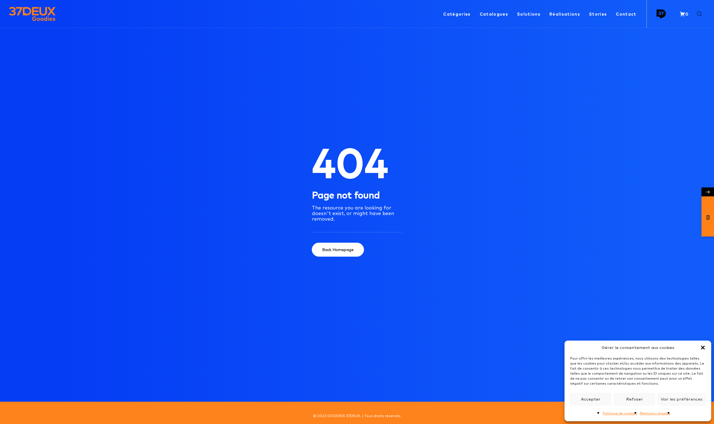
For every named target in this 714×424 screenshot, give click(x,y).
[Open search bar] (700, 14)
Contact (626, 14)
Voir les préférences (682, 399)
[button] (703, 347)
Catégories (457, 14)
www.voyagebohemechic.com (367, 410)
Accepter (590, 399)
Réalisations (564, 14)
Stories (598, 14)
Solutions (529, 14)
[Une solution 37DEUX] (661, 14)
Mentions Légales (655, 413)
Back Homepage (338, 249)
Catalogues (494, 14)
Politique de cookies (620, 413)
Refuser (634, 399)
